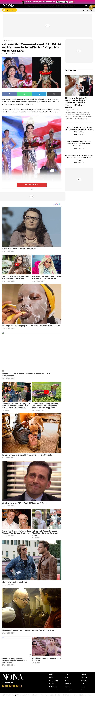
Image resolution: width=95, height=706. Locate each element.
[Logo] (9, 5)
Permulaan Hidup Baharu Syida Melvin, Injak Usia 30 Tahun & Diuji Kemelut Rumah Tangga (79, 157)
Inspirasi (10, 40)
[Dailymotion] (92, 10)
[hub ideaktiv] (91, 5)
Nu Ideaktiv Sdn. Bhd (77, 695)
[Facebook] (81, 10)
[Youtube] (90, 10)
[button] (86, 6)
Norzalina (68, 110)
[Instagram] (83, 10)
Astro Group (90, 695)
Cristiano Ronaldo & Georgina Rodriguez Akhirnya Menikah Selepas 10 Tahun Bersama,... (76, 103)
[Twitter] (86, 10)
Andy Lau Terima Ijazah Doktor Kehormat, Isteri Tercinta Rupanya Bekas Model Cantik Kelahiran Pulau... (79, 130)
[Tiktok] (88, 10)
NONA (4, 40)
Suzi (75, 148)
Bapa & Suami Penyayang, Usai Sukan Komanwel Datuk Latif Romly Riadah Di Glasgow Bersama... (79, 143)
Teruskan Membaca (31, 185)
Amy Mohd (6, 53)
